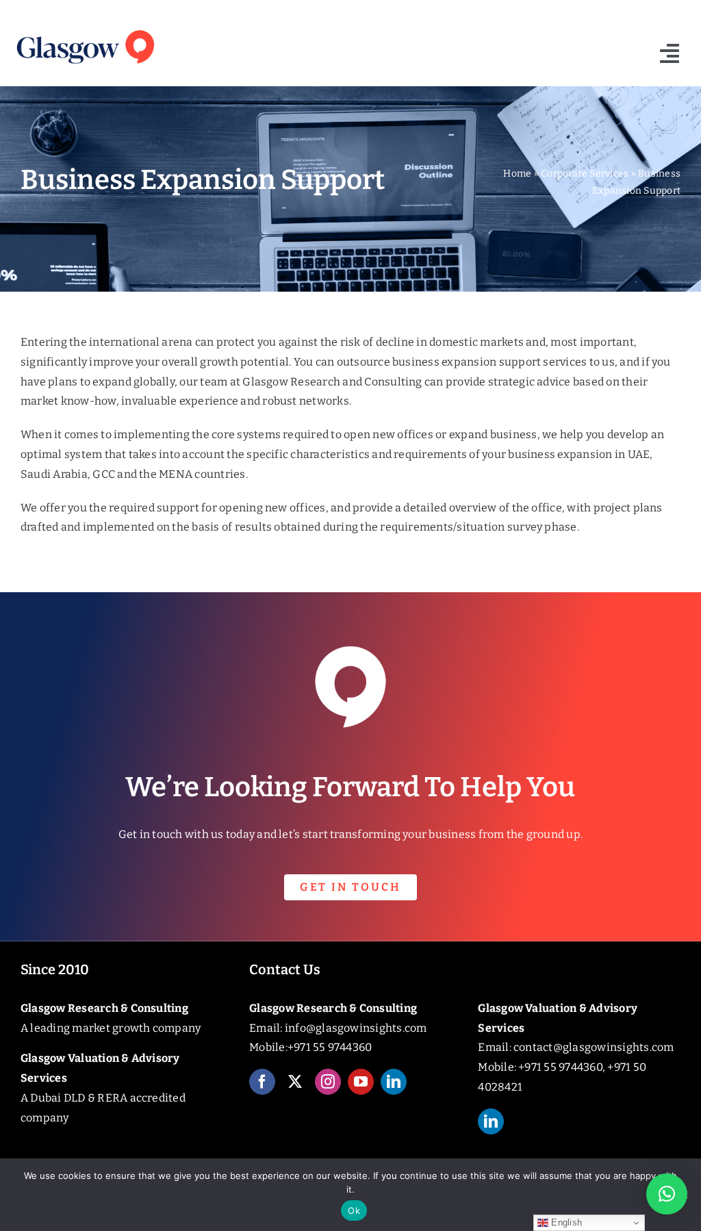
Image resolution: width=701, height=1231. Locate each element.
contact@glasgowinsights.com (593, 1047)
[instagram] (328, 1082)
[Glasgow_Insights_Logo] (84, 29)
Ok (354, 1210)
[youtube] (361, 1082)
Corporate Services (584, 173)
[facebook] (262, 1082)
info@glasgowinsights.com (356, 1028)
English (565, 1222)
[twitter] (295, 1082)
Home (517, 173)
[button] (666, 1194)
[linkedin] (394, 1082)
